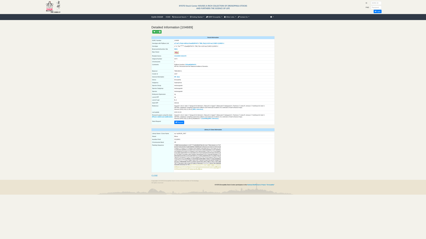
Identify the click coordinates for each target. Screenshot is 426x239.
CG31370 (183, 56)
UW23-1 (221, 43)
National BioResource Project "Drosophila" (261, 185)
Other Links (230, 17)
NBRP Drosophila (214, 17)
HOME (168, 17)
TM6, (200, 43)
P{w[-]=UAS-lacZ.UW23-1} (211, 43)
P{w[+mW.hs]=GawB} (186, 43)
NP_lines (177, 77)
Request (180, 122)
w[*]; (178, 43)
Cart (157, 32)
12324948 (204, 118)
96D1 (176, 49)
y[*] (175, 43)
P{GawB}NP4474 (190, 64)
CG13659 (177, 56)
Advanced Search (180, 17)
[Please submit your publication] (162, 117)
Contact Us (243, 17)
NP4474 (195, 43)
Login (378, 11)
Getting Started (197, 17)
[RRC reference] (198, 109)
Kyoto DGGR (157, 17)
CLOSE (155, 176)
